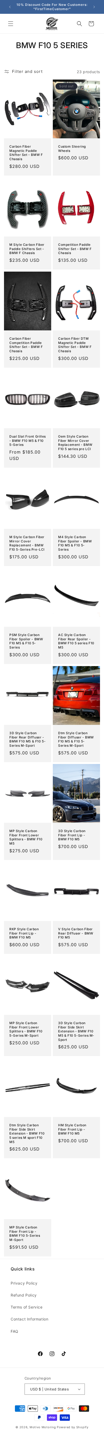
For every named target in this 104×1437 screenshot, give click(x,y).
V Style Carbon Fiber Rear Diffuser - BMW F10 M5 (75, 933)
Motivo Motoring (43, 1427)
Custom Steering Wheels (72, 148)
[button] (11, 24)
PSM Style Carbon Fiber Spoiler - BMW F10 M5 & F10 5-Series (26, 641)
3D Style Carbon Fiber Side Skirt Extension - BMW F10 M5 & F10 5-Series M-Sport (76, 1031)
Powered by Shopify (73, 1427)
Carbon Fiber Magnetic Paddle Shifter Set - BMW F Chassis (26, 152)
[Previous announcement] (10, 7)
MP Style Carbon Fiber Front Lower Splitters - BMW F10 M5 (25, 837)
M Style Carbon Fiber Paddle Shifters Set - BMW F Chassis (27, 249)
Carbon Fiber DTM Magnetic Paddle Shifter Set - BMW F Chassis (74, 345)
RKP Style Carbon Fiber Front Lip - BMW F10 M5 (24, 933)
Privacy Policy (24, 1283)
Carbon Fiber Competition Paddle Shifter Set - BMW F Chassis (26, 345)
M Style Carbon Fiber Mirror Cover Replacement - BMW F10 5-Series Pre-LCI (27, 543)
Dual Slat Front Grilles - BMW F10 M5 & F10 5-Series (27, 441)
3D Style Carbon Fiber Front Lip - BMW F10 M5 (72, 835)
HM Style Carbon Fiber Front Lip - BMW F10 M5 (72, 1129)
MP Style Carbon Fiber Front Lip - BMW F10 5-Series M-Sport (24, 1234)
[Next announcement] (94, 7)
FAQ (14, 1331)
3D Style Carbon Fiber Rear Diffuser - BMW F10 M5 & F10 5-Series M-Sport (27, 739)
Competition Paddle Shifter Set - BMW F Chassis (74, 249)
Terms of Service (27, 1307)
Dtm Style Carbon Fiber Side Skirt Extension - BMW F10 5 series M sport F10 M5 (27, 1133)
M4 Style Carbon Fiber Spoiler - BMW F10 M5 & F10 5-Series (75, 543)
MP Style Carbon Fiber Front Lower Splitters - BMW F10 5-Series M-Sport (25, 1029)
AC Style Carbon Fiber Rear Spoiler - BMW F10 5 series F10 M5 (76, 641)
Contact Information (29, 1319)
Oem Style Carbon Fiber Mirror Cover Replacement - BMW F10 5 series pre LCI (75, 443)
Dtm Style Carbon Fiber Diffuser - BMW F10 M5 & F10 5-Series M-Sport (76, 739)
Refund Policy (24, 1295)
